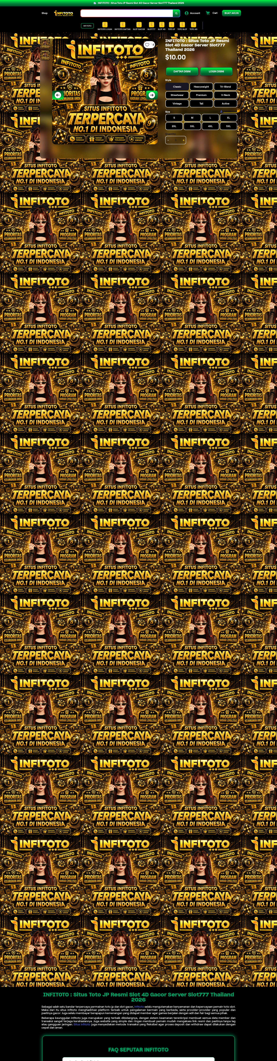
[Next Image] (152, 95)
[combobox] (127, 13)
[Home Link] (64, 13)
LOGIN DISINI (216, 71)
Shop (45, 13)
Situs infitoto (82, 1024)
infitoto (139, 1006)
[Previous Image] (58, 95)
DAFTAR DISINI (182, 71)
